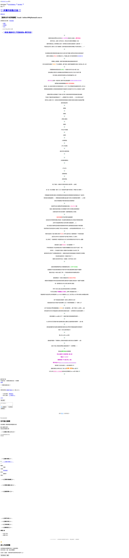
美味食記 (11, 393)
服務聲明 (77, 539)
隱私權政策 (72, 539)
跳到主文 (3, 14)
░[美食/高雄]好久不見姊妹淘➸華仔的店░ (18, 32)
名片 (4, 26)
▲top (2, 397)
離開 (8, 555)
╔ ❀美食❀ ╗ (12, 395)
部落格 (4, 25)
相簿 (4, 23)
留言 (11, 390)
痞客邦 (8, 390)
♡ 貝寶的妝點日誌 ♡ (11, 10)
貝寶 (2, 382)
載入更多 (3, 400)
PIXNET (54, 539)
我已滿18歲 (3, 555)
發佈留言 (3, 408)
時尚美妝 (11, 20)
